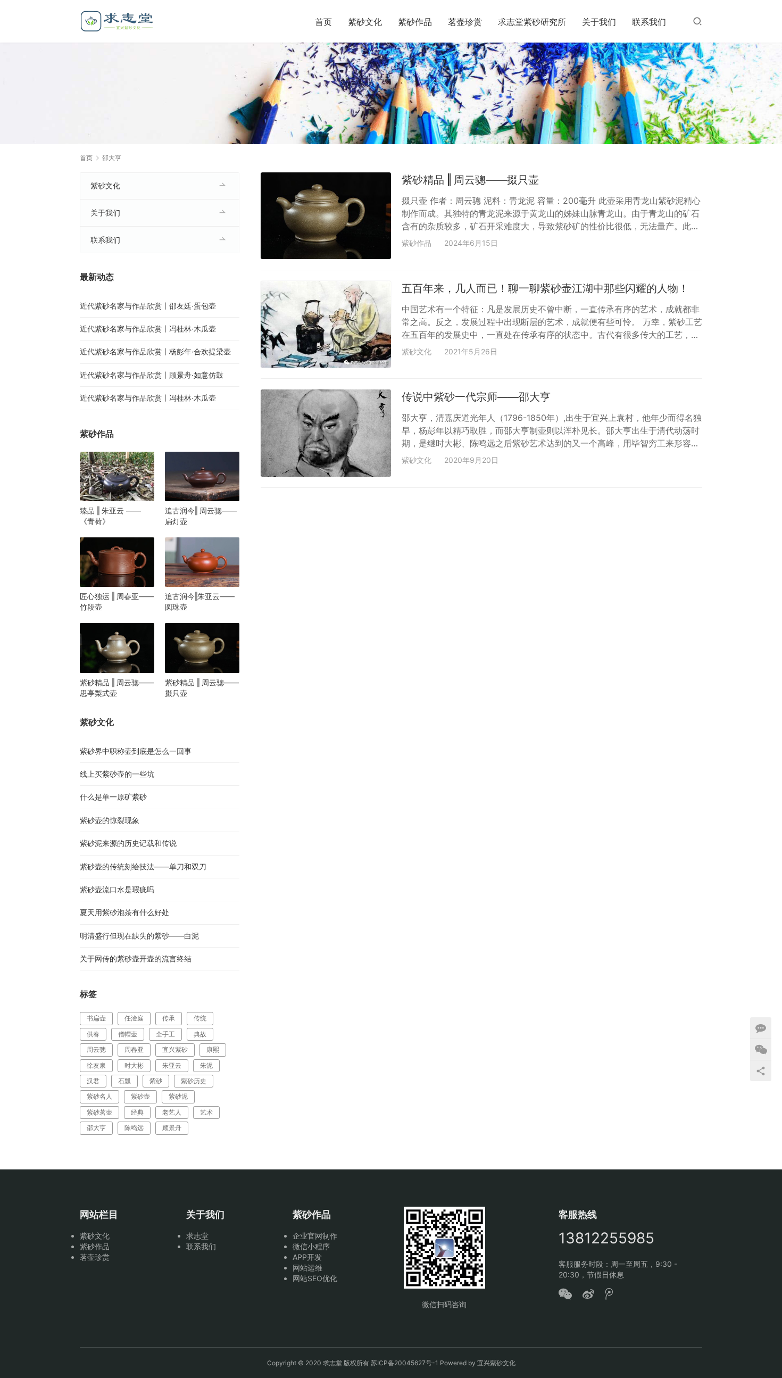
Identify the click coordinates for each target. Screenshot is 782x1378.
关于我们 (599, 21)
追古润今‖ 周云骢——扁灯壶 (201, 516)
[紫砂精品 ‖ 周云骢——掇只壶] (326, 215)
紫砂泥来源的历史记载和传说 (128, 843)
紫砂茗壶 (99, 1112)
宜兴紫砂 (175, 1049)
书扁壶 (96, 1018)
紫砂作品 (415, 21)
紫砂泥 (178, 1096)
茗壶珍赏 (465, 21)
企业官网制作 (315, 1235)
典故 (200, 1034)
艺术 (206, 1112)
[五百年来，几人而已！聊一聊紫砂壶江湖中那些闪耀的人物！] (326, 324)
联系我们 (649, 21)
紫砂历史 (193, 1081)
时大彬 (134, 1065)
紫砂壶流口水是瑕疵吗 (117, 889)
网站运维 (307, 1267)
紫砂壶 (140, 1096)
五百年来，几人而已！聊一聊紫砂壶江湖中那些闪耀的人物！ (545, 288)
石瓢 (124, 1081)
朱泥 (206, 1065)
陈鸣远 (134, 1128)
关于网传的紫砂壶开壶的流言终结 (136, 958)
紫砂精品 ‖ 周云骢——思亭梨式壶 (117, 688)
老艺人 (171, 1112)
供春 (93, 1034)
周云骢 (96, 1049)
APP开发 (307, 1256)
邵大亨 (96, 1128)
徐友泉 (96, 1065)
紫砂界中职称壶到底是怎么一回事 (136, 751)
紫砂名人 (99, 1096)
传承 (168, 1018)
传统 (200, 1018)
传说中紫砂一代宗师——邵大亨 (476, 397)
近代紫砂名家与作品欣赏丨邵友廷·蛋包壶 (148, 305)
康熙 (212, 1049)
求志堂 (197, 1235)
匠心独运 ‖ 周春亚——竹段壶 (117, 601)
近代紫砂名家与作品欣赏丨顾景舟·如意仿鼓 (151, 374)
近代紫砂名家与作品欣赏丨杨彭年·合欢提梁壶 (155, 351)
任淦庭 (134, 1018)
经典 (137, 1112)
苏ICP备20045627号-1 (404, 1363)
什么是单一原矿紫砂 (113, 796)
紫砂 (155, 1081)
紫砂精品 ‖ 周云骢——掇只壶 (470, 179)
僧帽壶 (127, 1034)
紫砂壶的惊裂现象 (109, 820)
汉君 (93, 1081)
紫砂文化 (365, 21)
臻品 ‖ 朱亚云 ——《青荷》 (110, 516)
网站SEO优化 (315, 1278)
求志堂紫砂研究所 (532, 21)
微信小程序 (311, 1246)
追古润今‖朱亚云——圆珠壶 (200, 601)
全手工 (165, 1034)
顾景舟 (171, 1128)
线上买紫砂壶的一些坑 (117, 773)
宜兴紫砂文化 (496, 1363)
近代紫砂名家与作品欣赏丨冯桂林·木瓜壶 (148, 328)
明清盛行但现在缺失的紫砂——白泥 (139, 935)
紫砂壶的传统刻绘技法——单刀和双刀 (143, 866)
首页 (323, 21)
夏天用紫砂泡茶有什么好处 (124, 912)
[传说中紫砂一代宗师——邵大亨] (326, 432)
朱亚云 (171, 1065)
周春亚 (134, 1049)
